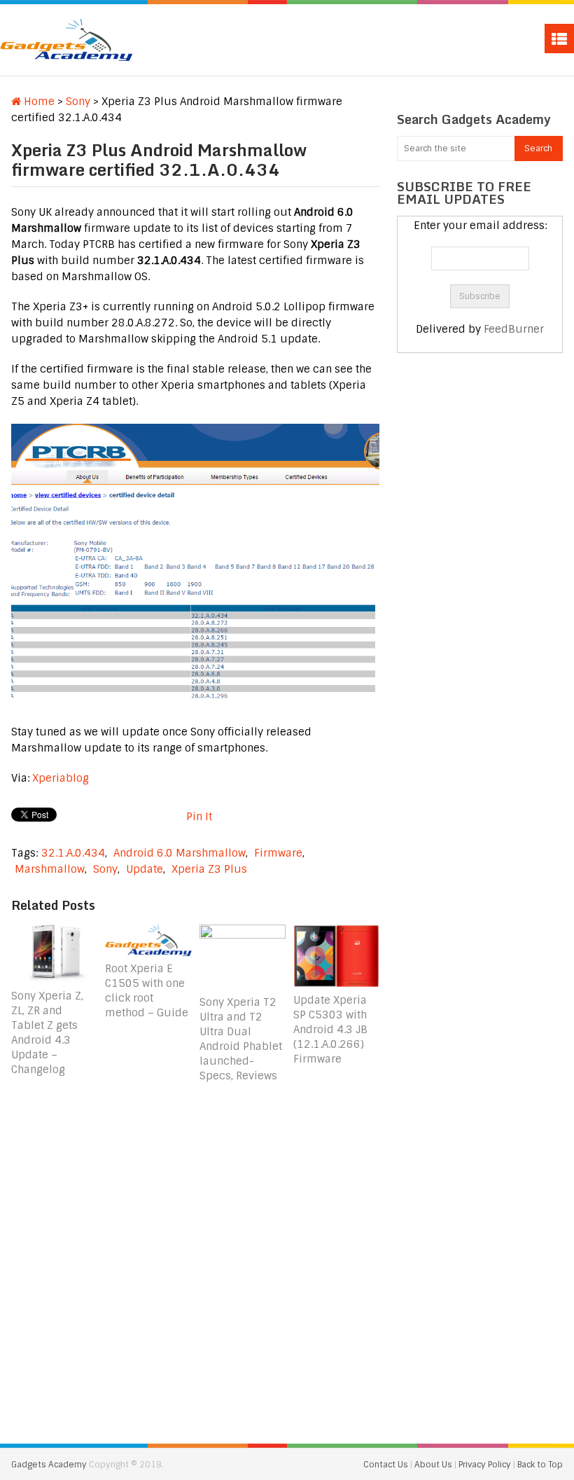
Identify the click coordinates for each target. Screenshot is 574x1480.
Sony (78, 102)
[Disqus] (195, 1259)
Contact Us (386, 1464)
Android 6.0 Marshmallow (179, 853)
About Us (434, 1464)
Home (38, 102)
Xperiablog (60, 778)
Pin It (199, 817)
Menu (559, 38)
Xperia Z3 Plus (209, 869)
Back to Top (540, 1464)
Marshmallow (50, 869)
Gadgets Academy (49, 1464)
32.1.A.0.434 (73, 853)
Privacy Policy (485, 1464)
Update (144, 869)
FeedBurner (514, 329)
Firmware (278, 853)
